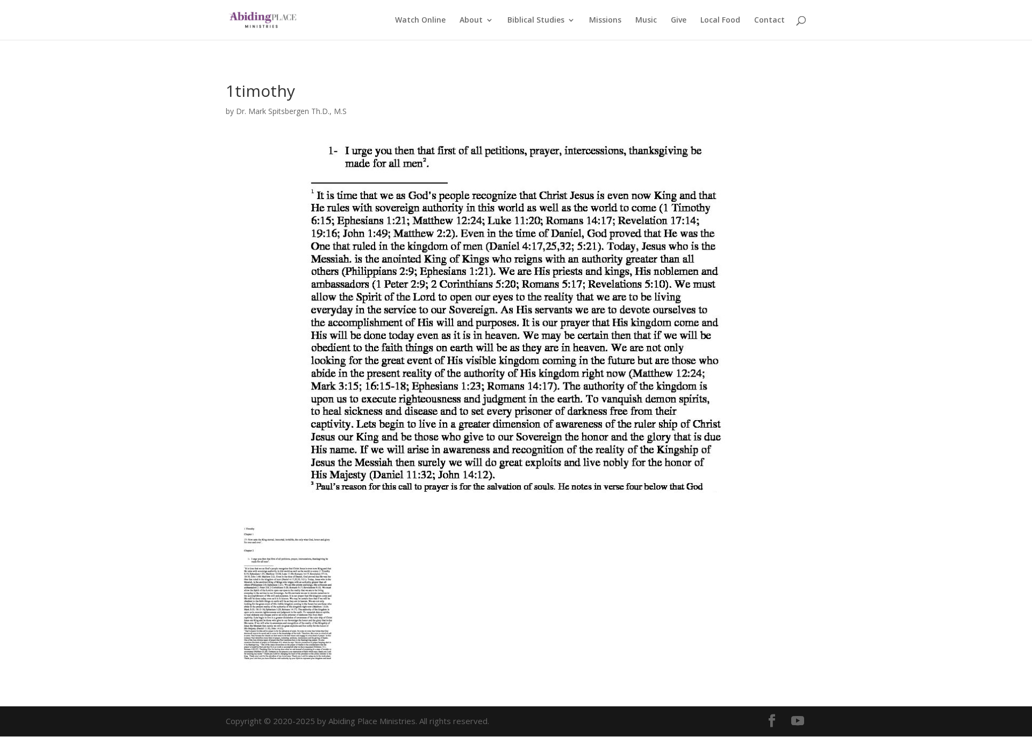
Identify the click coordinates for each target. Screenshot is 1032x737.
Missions (605, 20)
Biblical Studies (535, 20)
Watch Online (420, 20)
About (471, 20)
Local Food (720, 20)
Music (646, 20)
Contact (769, 20)
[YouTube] (797, 721)
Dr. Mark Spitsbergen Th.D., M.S (291, 111)
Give (678, 20)
